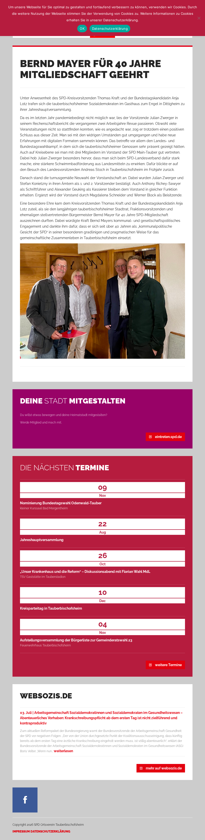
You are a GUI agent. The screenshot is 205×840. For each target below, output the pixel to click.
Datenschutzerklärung (50, 831)
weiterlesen (63, 751)
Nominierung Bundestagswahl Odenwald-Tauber (61, 503)
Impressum (21, 831)
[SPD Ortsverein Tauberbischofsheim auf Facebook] (25, 799)
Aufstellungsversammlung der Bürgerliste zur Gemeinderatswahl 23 (76, 640)
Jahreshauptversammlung (42, 540)
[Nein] (198, 18)
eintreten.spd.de (168, 437)
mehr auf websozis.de (163, 768)
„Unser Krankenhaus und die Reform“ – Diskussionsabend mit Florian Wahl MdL (85, 572)
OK (82, 29)
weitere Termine (168, 665)
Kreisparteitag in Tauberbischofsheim (51, 608)
